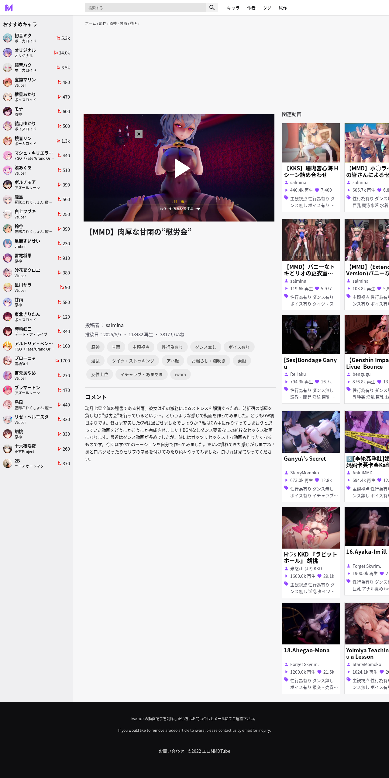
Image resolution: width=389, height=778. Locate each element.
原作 (102, 23)
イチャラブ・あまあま (141, 374)
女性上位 (99, 374)
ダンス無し (205, 347)
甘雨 (123, 23)
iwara (180, 374)
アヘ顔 (173, 361)
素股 (242, 361)
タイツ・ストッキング (133, 361)
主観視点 (141, 347)
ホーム (90, 23)
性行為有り (172, 347)
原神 (113, 23)
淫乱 (95, 361)
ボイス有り (239, 347)
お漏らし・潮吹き (208, 361)
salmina (115, 325)
